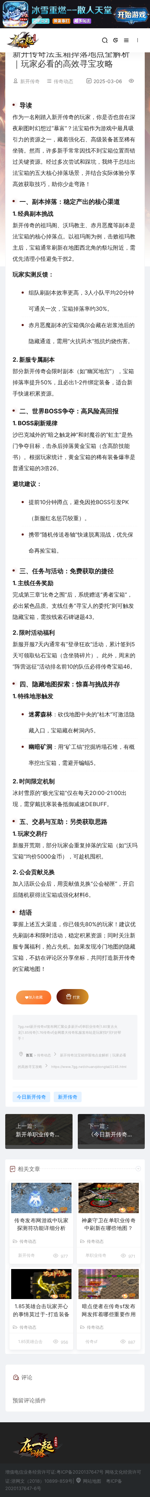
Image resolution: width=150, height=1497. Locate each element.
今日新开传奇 (31, 1097)
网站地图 (91, 1481)
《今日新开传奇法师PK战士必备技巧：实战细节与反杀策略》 (111, 1134)
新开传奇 (67, 1097)
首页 (29, 1055)
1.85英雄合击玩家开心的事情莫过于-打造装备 (41, 1310)
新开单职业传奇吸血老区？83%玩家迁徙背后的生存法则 (39, 1134)
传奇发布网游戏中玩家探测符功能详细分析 (41, 1224)
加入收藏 (36, 997)
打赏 (76, 997)
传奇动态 (63, 81)
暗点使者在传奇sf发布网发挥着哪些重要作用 (109, 1310)
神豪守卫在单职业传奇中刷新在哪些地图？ (109, 1224)
